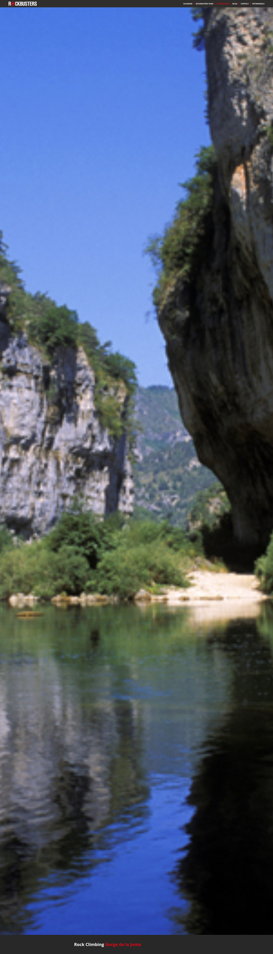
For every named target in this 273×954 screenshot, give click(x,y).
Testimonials (258, 4)
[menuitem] (188, 4)
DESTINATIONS (223, 4)
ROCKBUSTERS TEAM (204, 4)
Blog (234, 4)
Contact (245, 4)
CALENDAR (187, 4)
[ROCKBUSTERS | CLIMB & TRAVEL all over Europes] (23, 3)
